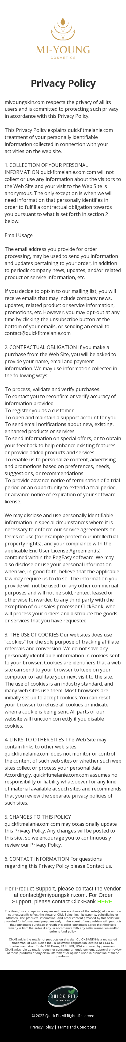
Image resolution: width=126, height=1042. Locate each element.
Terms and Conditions (76, 1027)
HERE (105, 901)
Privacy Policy (42, 1027)
